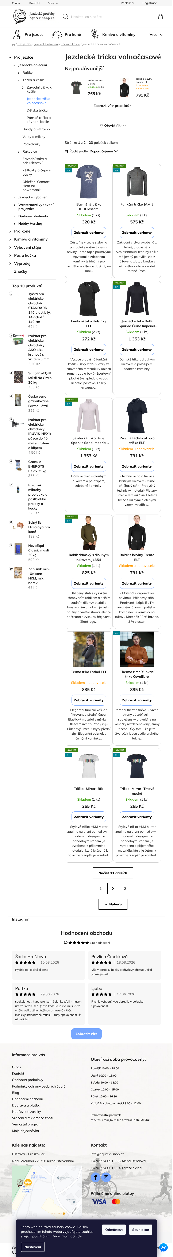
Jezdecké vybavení (33, 197)
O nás (16, 3)
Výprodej (22, 263)
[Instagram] (106, 1177)
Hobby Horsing (30, 223)
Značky (20, 271)
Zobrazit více (86, 1034)
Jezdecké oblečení (32, 65)
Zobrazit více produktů (111, 106)
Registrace (149, 3)
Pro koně (22, 231)
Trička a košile (34, 80)
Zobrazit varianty (89, 232)
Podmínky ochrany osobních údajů (38, 1086)
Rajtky (28, 72)
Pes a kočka (25, 255)
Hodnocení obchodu (86, 932)
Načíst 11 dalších (113, 873)
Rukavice (30, 151)
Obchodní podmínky (27, 1080)
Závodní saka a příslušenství (35, 161)
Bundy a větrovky (36, 129)
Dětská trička (37, 110)
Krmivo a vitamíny (31, 239)
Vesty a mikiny (34, 136)
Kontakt (34, 3)
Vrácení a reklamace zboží (32, 1118)
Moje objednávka (25, 1131)
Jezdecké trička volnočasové (38, 101)
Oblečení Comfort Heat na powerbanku (36, 186)
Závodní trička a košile (39, 89)
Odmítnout (114, 1229)
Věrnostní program (26, 1124)
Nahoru (115, 904)
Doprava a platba (26, 1105)
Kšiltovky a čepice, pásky (37, 172)
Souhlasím (140, 1229)
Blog (15, 1092)
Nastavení (32, 1247)
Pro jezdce (23, 57)
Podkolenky (32, 144)
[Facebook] (95, 1177)
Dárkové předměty (33, 216)
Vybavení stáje (27, 247)
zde (79, 1236)
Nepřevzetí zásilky (26, 1111)
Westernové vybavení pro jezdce (35, 207)
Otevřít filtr (113, 125)
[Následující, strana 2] (112, 888)
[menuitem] (28, 34)
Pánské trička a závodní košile (39, 120)
